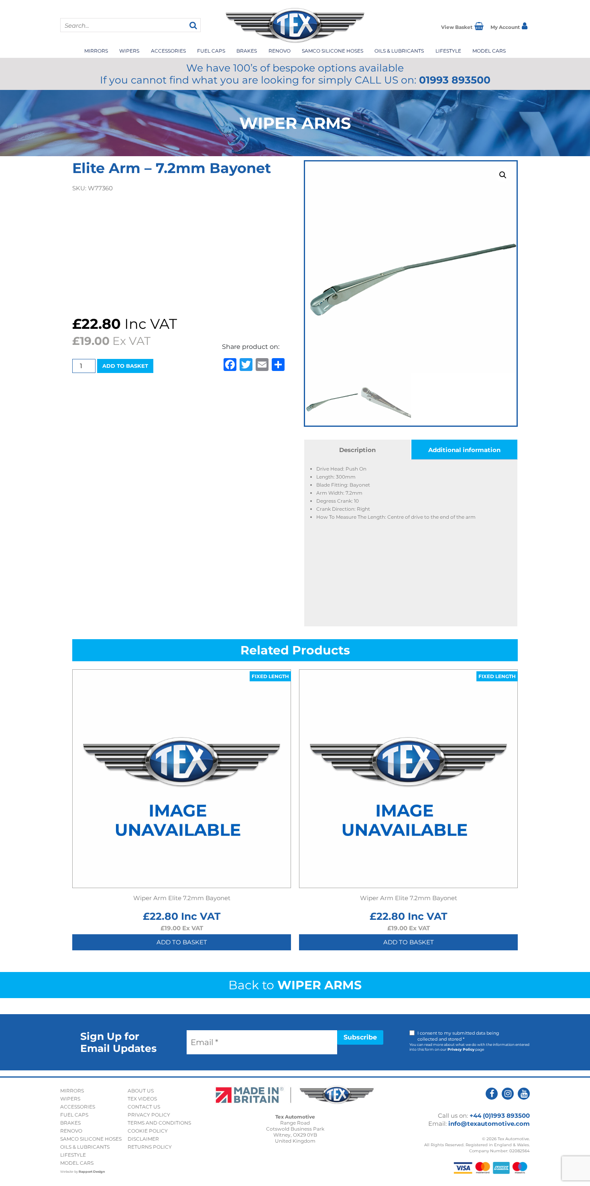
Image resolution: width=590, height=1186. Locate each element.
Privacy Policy (461, 1049)
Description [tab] (357, 450)
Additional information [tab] (464, 450)
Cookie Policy (148, 1131)
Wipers (129, 51)
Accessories (168, 51)
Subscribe (360, 1037)
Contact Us (144, 1107)
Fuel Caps (211, 51)
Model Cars (489, 51)
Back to (295, 985)
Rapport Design (92, 1172)
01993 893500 (454, 80)
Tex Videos (142, 1099)
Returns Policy (150, 1147)
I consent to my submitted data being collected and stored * (458, 1036)
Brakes (246, 51)
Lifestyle (448, 51)
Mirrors (96, 51)
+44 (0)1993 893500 (500, 1115)
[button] (503, 175)
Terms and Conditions (159, 1123)
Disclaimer (143, 1139)
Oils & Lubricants (399, 51)
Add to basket (125, 366)
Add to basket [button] (182, 942)
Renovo (280, 51)
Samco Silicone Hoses (332, 51)
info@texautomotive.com (489, 1123)
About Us (141, 1091)
